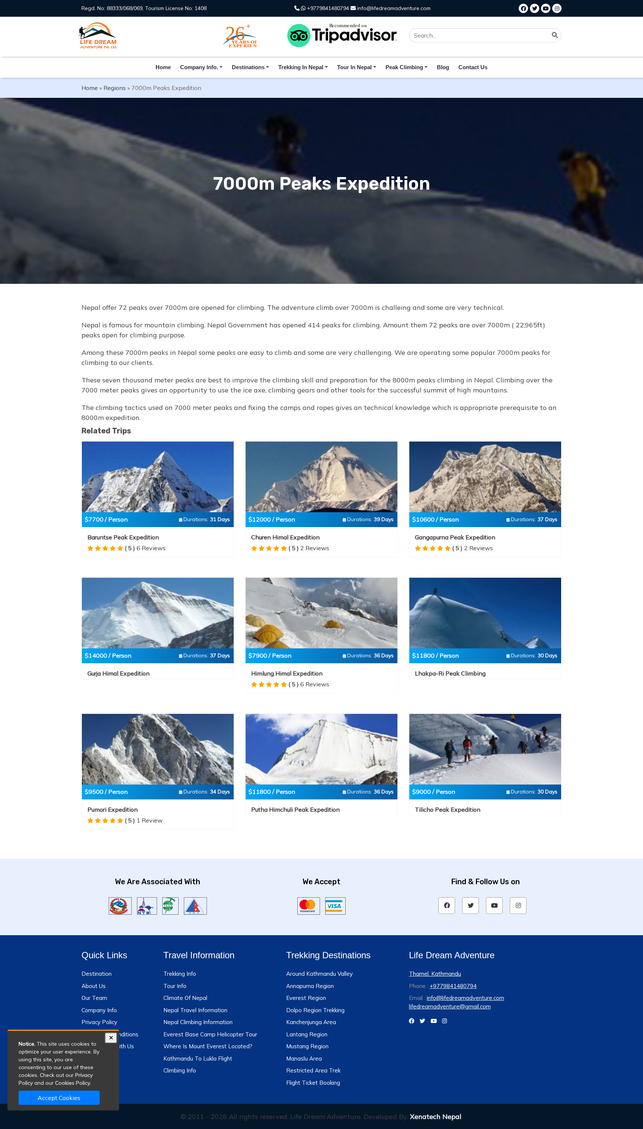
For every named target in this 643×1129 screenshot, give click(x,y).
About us (93, 986)
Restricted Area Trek (313, 1070)
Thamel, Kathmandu (435, 973)
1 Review (144, 820)
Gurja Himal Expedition (118, 673)
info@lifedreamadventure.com (393, 8)
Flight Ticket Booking (313, 1082)
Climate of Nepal (185, 997)
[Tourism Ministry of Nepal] (120, 905)
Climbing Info (179, 1070)
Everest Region (306, 997)
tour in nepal (354, 67)
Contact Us (472, 67)
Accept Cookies (59, 1097)
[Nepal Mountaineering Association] (195, 905)
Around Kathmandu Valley (319, 973)
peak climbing (404, 67)
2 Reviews (308, 548)
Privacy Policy (99, 1022)
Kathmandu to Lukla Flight (197, 1058)
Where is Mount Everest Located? (207, 1046)
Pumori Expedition (112, 809)
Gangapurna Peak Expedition (455, 537)
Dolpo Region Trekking (315, 1010)
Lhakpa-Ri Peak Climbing (450, 673)
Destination (96, 973)
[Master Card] (309, 905)
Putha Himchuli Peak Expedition (295, 809)
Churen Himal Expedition (285, 537)
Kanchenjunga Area (311, 1022)
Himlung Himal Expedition (287, 673)
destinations (248, 67)
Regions (114, 88)
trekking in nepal (300, 67)
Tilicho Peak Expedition (447, 809)
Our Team (94, 997)
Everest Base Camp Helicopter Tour (210, 1034)
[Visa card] (335, 905)
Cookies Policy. (73, 1083)
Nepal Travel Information (195, 1010)
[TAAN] (170, 905)
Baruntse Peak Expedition (123, 537)
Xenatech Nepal (435, 1116)
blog (443, 67)
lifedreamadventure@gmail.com (450, 1006)
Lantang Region (306, 1034)
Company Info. (99, 1010)
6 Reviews (145, 548)
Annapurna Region (310, 986)
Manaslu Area (304, 1058)
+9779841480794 (327, 8)
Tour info (174, 986)
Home (163, 67)
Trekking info (179, 973)
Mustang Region (307, 1046)
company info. (199, 67)
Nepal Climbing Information (198, 1022)
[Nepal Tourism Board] (147, 905)
